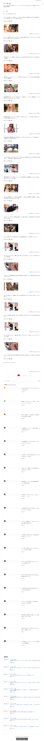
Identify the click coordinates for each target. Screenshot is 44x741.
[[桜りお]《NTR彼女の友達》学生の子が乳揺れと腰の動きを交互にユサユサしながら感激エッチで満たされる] (12, 580)
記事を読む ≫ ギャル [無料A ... (34, 113)
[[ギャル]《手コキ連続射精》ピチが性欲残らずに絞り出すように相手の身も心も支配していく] (12, 607)
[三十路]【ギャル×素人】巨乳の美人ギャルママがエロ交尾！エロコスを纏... (30, 455)
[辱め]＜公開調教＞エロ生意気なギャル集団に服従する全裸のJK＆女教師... (30, 415)
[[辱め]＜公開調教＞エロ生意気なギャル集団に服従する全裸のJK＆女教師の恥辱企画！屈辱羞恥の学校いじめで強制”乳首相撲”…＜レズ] (12, 420)
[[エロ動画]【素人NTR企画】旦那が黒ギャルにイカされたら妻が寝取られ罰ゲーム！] (12, 593)
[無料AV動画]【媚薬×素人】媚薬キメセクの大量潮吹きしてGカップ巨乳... (30, 615)
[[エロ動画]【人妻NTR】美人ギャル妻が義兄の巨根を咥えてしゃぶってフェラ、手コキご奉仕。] (12, 540)
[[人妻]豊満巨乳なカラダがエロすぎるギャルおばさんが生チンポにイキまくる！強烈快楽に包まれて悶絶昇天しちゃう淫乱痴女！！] (12, 446)
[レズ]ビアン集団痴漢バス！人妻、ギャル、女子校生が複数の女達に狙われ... (30, 522)
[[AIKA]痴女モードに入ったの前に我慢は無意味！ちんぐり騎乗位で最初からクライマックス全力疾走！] (12, 487)
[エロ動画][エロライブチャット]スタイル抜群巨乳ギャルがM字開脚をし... (30, 642)
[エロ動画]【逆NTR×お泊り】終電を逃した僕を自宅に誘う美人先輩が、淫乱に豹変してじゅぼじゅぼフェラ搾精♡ (24, 719)
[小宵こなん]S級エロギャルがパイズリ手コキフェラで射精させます (30, 389)
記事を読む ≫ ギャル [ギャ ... (34, 233)
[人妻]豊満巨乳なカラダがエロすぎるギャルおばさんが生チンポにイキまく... (30, 442)
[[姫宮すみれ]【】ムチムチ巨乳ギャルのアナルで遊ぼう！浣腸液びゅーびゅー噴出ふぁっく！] (12, 633)
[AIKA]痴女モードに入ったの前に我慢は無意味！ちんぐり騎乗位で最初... (30, 482)
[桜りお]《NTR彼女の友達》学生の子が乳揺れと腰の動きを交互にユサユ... (30, 575)
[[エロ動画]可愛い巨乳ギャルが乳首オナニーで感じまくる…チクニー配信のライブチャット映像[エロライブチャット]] (12, 513)
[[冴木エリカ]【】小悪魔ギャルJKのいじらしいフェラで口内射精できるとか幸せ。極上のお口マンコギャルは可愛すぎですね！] (12, 567)
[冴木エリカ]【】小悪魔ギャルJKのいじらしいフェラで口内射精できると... (30, 562)
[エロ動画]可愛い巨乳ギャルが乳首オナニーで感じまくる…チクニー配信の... (30, 509)
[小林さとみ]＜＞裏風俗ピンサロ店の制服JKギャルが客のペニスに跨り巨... (30, 469)
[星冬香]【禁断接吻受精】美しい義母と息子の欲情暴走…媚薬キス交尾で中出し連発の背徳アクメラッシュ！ (23, 711)
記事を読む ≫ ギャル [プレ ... (34, 33)
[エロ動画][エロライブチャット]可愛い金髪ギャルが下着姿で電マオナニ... (30, 429)
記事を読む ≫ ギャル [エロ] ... (34, 291)
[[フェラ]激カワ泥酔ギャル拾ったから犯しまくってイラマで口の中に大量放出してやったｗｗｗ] (12, 553)
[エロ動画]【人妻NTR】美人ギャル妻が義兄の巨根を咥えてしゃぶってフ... (30, 535)
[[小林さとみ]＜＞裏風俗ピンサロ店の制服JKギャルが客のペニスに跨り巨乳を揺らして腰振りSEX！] (12, 473)
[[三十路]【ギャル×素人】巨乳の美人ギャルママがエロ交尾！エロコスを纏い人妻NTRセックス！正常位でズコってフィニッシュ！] (12, 460)
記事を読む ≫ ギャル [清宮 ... (34, 73)
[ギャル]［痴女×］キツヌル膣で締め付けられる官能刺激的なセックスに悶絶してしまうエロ (20, 236)
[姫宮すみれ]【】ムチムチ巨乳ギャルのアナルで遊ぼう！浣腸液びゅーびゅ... (30, 629)
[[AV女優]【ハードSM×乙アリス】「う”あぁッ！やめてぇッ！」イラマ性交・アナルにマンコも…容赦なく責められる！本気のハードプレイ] (12, 500)
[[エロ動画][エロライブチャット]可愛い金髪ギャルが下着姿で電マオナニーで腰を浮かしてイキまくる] (12, 433)
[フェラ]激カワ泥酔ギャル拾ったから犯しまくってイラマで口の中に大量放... (30, 549)
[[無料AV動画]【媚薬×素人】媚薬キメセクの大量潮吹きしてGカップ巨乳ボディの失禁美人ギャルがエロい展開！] (12, 620)
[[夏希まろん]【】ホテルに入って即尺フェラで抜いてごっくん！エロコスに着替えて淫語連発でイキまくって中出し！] (12, 406)
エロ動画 (11, 60)
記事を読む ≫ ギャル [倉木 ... (34, 93)
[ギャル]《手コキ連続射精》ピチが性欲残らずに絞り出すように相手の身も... (30, 602)
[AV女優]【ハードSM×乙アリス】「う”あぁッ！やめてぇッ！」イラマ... (30, 495)
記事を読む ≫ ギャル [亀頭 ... (34, 133)
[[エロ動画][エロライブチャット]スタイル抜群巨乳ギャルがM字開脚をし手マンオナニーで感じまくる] (12, 647)
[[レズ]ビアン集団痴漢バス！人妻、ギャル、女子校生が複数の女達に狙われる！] (12, 527)
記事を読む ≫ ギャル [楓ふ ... (34, 213)
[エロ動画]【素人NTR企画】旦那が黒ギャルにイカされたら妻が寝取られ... (30, 589)
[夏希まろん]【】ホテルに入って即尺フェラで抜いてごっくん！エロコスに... (30, 402)
